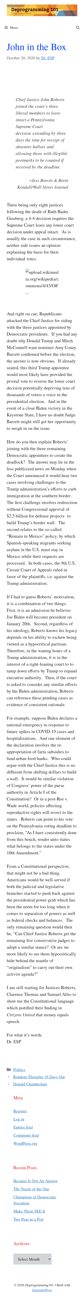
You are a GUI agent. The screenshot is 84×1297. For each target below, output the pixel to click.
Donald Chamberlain (30, 1084)
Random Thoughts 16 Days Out (39, 1076)
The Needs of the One (31, 1188)
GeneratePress (42, 1290)
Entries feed (23, 1127)
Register (20, 1111)
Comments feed (26, 1135)
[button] (78, 27)
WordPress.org (25, 1143)
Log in (18, 1119)
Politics (19, 1069)
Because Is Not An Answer (35, 1180)
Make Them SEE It (29, 1211)
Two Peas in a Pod (28, 1219)
